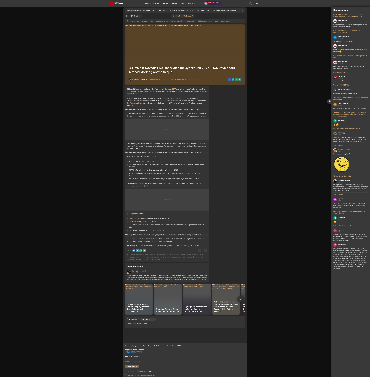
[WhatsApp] (236, 79)
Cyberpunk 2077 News (135, 257)
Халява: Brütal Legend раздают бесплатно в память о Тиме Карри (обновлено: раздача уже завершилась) (349, 114)
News (133, 21)
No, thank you (194, 21)
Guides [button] (165, 3)
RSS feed (173, 346)
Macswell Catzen (344, 180)
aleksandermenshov (345, 89)
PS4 (203, 254)
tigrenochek (342, 230)
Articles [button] (156, 3)
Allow (179, 21)
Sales (151, 21)
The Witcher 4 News (151, 257)
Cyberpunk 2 (136, 94)
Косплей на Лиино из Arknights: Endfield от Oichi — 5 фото (349, 212)
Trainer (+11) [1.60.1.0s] (341, 85)
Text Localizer (338, 145)
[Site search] (250, 3)
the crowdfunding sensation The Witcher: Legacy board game (177, 246)
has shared (139, 89)
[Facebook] (229, 79)
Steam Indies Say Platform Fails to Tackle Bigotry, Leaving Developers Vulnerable (348, 15)
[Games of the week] (242, 10)
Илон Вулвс (342, 217)
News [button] (147, 3)
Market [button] (190, 3)
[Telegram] (239, 79)
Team (145, 346)
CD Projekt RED (156, 259)
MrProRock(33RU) (344, 149)
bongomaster (342, 20)
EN (180, 346)
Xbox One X (149, 254)
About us (139, 346)
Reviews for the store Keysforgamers (346, 129)
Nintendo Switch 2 (138, 254)
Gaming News (142, 21)
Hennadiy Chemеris (139, 79)
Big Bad (340, 199)
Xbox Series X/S (161, 254)
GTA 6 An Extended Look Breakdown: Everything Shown (346, 31)
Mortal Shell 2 (150, 11)
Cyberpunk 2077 (169, 89)
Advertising (132, 346)
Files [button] (182, 3)
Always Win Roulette (340, 72)
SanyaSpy (341, 133)
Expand (203, 279)
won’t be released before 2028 (150, 161)
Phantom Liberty (136, 103)
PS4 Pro (170, 254)
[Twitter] (233, 79)
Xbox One (196, 254)
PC (129, 254)
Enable (152, 375)
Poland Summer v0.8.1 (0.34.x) (344, 226)
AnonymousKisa (343, 37)
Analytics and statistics (135, 259)
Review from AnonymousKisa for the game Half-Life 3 (350, 56)
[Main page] (116, 3)
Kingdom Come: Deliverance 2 (226, 11)
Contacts (156, 346)
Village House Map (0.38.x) (342, 176)
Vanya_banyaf (343, 104)
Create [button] (136, 16)
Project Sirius (134, 218)
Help (126, 346)
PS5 (177, 254)
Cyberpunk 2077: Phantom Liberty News (173, 257)
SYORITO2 (341, 76)
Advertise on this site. (132, 357)
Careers (150, 346)
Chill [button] (198, 3)
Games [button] (174, 3)
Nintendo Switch (186, 254)
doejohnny (341, 120)
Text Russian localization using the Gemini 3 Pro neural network (350, 98)
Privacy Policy (165, 346)
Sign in (130, 323)
